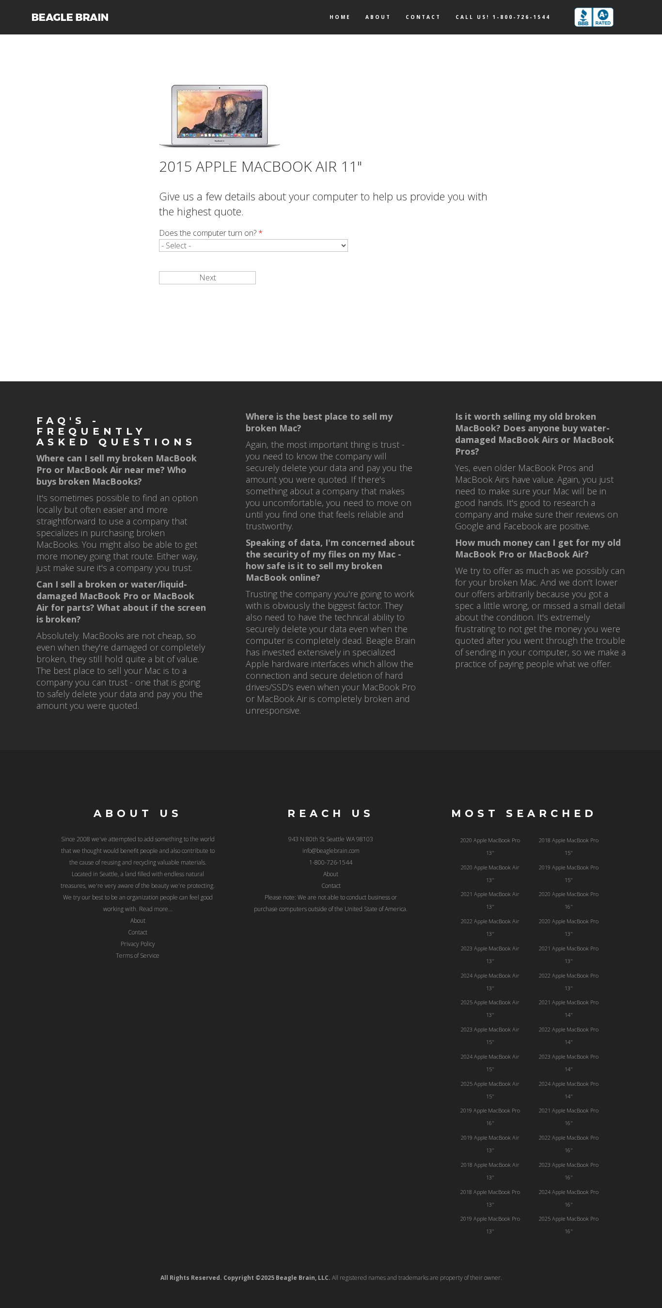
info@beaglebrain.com (331, 851)
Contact (423, 17)
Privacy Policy (138, 944)
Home (340, 17)
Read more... (156, 909)
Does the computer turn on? (211, 233)
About (378, 17)
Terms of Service (137, 955)
